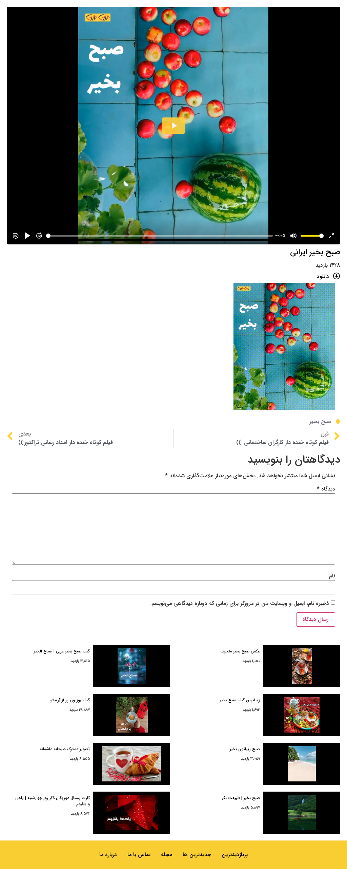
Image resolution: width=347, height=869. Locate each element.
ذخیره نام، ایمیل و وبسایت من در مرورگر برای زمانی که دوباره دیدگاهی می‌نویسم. (239, 603)
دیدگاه (326, 489)
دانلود (323, 276)
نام (332, 576)
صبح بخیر (320, 421)
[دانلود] (336, 276)
